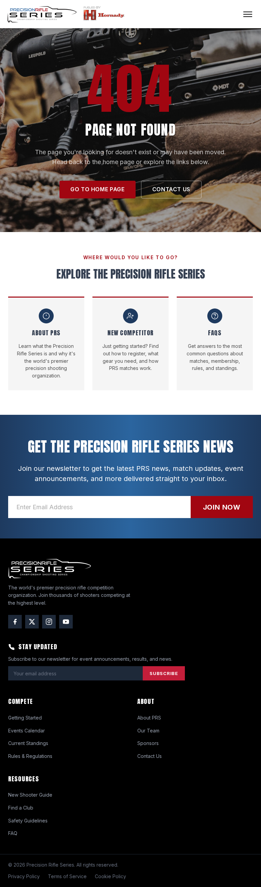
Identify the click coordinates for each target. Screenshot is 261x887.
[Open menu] (247, 14)
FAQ (12, 833)
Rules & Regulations (30, 756)
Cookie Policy (110, 876)
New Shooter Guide (30, 795)
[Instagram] (49, 621)
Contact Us (149, 756)
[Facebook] (15, 621)
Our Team (148, 730)
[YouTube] (66, 621)
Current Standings (28, 743)
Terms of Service (67, 876)
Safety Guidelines (28, 820)
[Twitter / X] (32, 621)
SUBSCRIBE (164, 673)
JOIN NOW (222, 507)
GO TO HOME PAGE (97, 189)
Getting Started (25, 718)
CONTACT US (171, 189)
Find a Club (20, 808)
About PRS (149, 718)
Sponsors (148, 743)
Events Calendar (26, 730)
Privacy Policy (24, 876)
